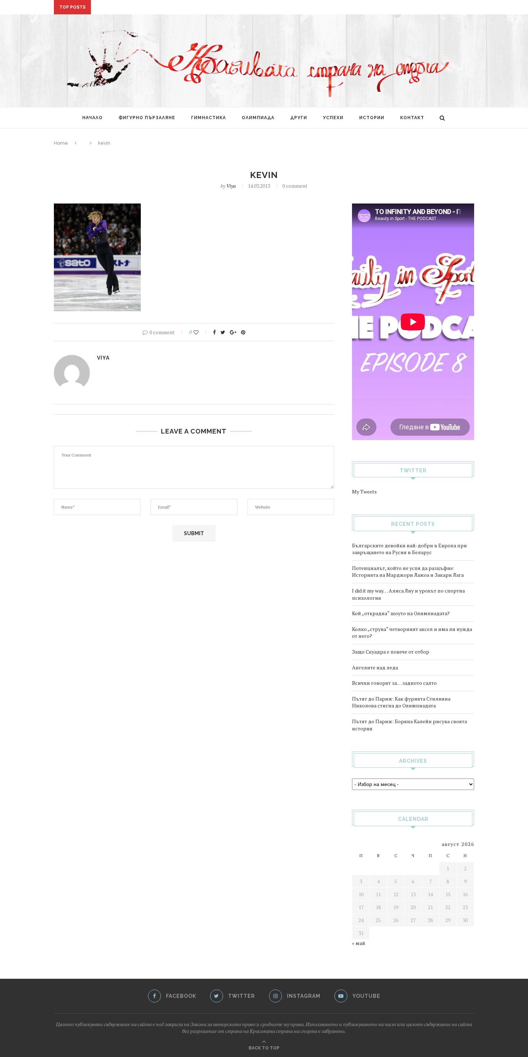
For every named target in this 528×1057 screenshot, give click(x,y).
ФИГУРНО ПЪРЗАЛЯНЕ (147, 117)
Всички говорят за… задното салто (394, 682)
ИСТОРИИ (371, 117)
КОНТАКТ (412, 117)
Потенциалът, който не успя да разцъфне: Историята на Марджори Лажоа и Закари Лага (408, 572)
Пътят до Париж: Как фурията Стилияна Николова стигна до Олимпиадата (401, 702)
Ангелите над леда (375, 667)
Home (61, 143)
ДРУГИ (298, 117)
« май (358, 943)
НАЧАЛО (92, 117)
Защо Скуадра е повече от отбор (390, 651)
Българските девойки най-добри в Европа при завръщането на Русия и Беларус (409, 549)
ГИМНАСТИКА (208, 117)
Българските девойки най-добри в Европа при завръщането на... (185, 7)
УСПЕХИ (333, 117)
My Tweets (364, 491)
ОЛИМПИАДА (258, 117)
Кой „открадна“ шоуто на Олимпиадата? (401, 613)
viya (231, 185)
